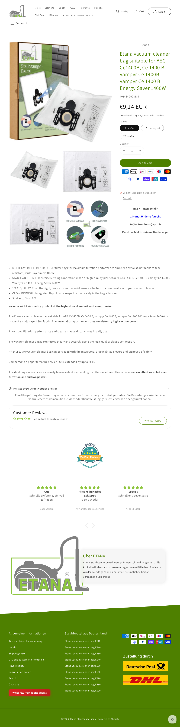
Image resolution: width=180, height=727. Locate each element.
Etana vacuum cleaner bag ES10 (82, 641)
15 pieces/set (152, 128)
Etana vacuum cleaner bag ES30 (83, 653)
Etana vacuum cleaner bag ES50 (83, 665)
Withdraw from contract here (29, 692)
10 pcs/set (129, 128)
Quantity (124, 143)
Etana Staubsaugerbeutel (83, 718)
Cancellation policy (20, 672)
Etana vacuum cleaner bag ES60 (83, 672)
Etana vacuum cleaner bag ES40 (83, 659)
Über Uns (14, 684)
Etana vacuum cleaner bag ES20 (83, 647)
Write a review (152, 420)
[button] (19, 23)
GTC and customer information (26, 659)
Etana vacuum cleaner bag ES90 (83, 690)
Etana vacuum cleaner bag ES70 (83, 678)
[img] (46, 487)
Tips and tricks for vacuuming (25, 641)
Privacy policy (16, 665)
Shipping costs (17, 653)
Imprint (13, 647)
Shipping (137, 115)
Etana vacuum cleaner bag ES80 (83, 684)
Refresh (127, 198)
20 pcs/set (129, 136)
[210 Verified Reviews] (90, 469)
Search (13, 678)
